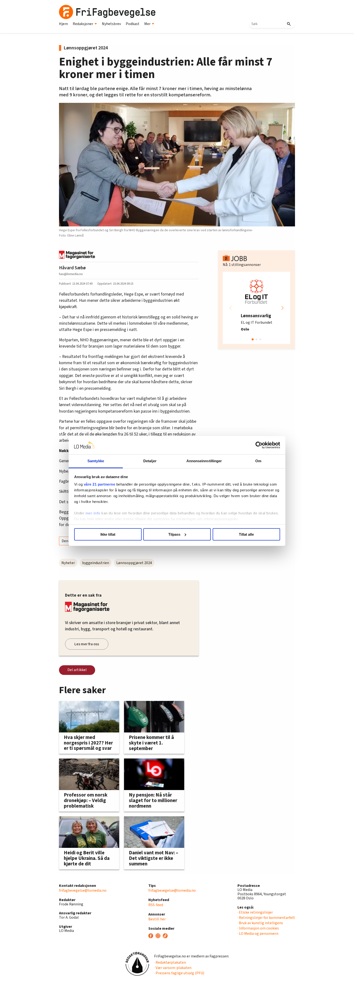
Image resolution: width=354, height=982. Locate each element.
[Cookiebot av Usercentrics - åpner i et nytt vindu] (259, 445)
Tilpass (174, 534)
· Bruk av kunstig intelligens (260, 923)
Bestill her (157, 919)
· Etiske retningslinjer (255, 912)
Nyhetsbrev (111, 23)
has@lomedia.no (71, 274)
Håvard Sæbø (72, 267)
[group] (256, 308)
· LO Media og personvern (257, 933)
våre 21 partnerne (99, 484)
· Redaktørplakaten (170, 962)
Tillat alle (246, 534)
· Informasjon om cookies (258, 928)
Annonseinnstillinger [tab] (204, 461)
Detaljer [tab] (150, 461)
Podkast (132, 23)
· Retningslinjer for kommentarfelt (266, 917)
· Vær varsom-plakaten (172, 967)
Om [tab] (258, 461)
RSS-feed (155, 905)
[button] (282, 308)
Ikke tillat (107, 534)
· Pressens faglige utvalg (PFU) (179, 973)
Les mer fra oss (86, 644)
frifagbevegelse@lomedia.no (82, 890)
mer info (92, 513)
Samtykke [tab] (95, 461)
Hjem (63, 23)
